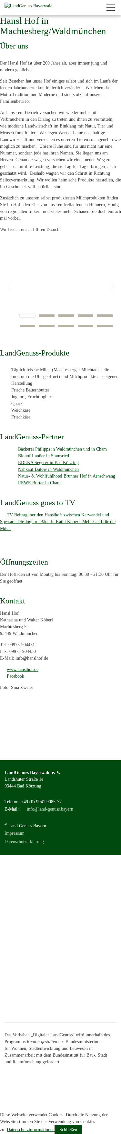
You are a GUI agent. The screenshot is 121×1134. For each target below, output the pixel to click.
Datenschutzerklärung (24, 841)
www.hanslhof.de (22, 669)
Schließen (68, 1129)
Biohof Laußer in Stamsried (43, 455)
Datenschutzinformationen (31, 1129)
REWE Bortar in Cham (39, 482)
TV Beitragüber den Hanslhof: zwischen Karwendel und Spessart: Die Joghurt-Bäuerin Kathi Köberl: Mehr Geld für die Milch (58, 522)
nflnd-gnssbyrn (50, 809)
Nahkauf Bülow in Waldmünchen (48, 469)
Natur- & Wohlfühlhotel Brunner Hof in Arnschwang (66, 476)
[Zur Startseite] (29, 8)
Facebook (15, 676)
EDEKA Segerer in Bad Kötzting (48, 462)
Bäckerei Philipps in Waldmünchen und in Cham (62, 449)
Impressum (15, 833)
